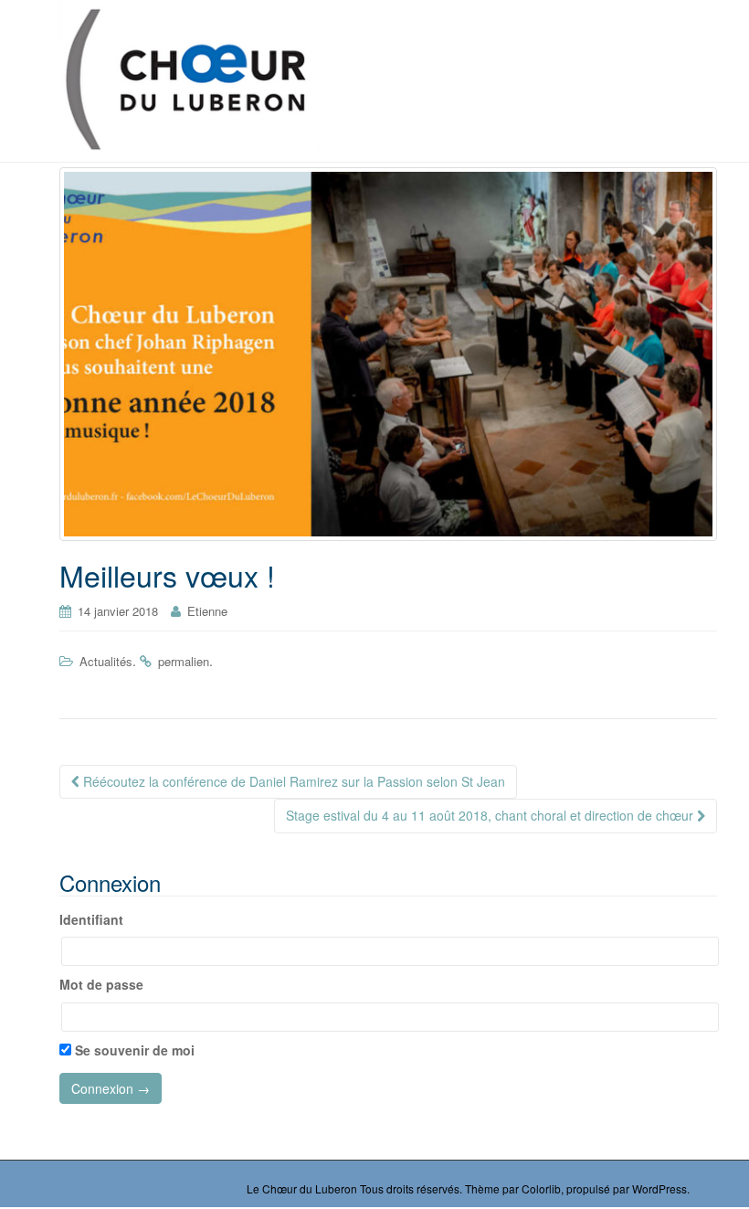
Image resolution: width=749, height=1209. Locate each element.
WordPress (659, 1188)
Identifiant (91, 919)
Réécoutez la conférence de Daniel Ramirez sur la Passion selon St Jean (292, 781)
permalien (183, 661)
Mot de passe (101, 984)
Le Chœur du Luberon (302, 1188)
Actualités (105, 661)
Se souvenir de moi (133, 1050)
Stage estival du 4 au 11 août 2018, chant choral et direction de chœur (491, 815)
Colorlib (541, 1188)
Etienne (207, 611)
